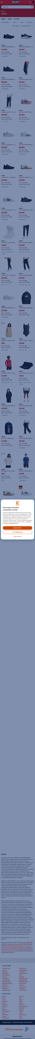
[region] (17, 519)
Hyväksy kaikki (17, 528)
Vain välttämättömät (17, 532)
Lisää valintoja (17, 536)
